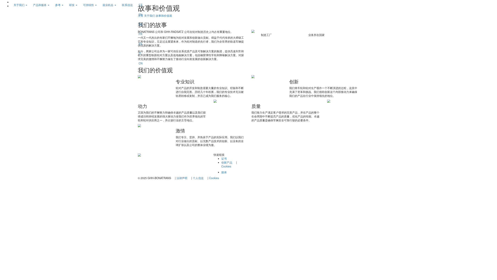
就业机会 (108, 5)
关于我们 (19, 5)
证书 (224, 158)
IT (140, 53)
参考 (58, 5)
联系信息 (127, 5)
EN (140, 15)
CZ (140, 5)
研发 (72, 5)
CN (140, 63)
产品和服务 (40, 5)
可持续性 (89, 5)
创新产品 (226, 162)
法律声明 (181, 178)
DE (140, 24)
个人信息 (198, 178)
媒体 (224, 172)
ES (140, 44)
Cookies (226, 166)
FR (140, 34)
